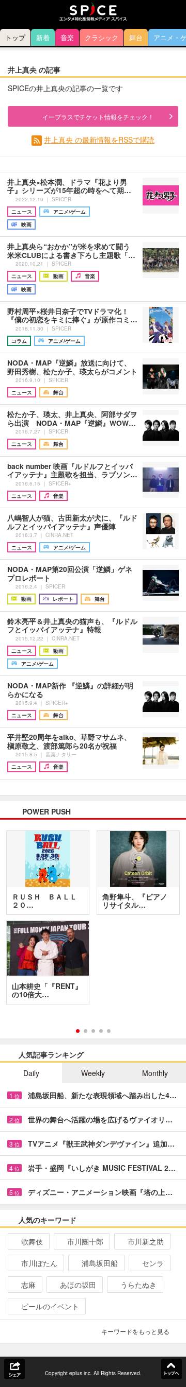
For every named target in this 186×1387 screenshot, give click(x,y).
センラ (153, 1263)
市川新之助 (146, 1241)
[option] (93, 921)
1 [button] (78, 1031)
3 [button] (93, 1031)
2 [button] (85, 1031)
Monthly (155, 1073)
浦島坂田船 (100, 1263)
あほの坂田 (78, 1284)
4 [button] (101, 1031)
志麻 (28, 1284)
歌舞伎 (32, 1241)
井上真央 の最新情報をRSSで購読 (99, 139)
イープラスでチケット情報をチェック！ (98, 116)
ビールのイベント (50, 1306)
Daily (31, 1073)
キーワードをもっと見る (135, 1331)
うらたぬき (138, 1284)
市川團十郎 (85, 1241)
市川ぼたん (39, 1263)
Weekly (93, 1073)
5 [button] (109, 1031)
